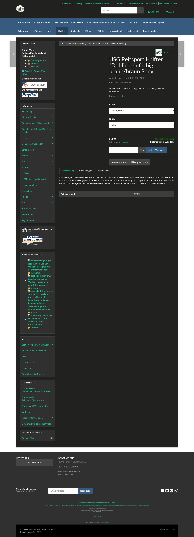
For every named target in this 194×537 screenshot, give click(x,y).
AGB (24, 356)
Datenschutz (28, 362)
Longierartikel (30, 185)
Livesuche (26, 368)
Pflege (88, 31)
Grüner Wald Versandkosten (35, 406)
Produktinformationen (32, 418)
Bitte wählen (34, 462)
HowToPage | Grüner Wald (68, 467)
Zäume (37, 31)
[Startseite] (62, 43)
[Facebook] (162, 490)
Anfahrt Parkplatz (136, 4)
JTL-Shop (174, 529)
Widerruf (26, 412)
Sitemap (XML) (97, 516)
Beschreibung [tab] (68, 170)
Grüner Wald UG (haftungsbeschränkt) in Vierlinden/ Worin (85, 4)
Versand (125, 142)
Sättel (100, 31)
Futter (49, 31)
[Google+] (171, 490)
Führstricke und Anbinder (36, 179)
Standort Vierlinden (119, 4)
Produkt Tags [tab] (103, 170)
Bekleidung (23, 22)
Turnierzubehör (115, 31)
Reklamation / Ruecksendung (35, 350)
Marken (174, 4)
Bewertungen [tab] (85, 170)
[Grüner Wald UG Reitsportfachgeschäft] (41, 8)
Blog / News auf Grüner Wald (35, 344)
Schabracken (24, 31)
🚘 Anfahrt (33, 63)
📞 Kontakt (33, 66)
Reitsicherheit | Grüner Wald (68, 22)
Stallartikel (76, 31)
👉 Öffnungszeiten (37, 60)
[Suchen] (140, 10)
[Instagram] (176, 490)
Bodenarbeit (133, 31)
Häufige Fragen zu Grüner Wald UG (72, 462)
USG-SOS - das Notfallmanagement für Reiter (36, 390)
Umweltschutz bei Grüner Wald (36, 423)
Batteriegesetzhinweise (33, 374)
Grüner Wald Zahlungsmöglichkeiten (33, 398)
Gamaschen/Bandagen (152, 22)
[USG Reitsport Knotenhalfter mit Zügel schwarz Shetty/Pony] (181, 54)
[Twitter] (167, 490)
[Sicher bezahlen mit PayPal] (32, 239)
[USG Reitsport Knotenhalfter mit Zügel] (13, 54)
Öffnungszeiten (151, 4)
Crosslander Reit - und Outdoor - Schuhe (106, 22)
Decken (132, 22)
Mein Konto (164, 4)
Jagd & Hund (149, 31)
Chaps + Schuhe (41, 22)
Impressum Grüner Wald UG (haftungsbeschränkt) (69, 473)
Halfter (61, 31)
